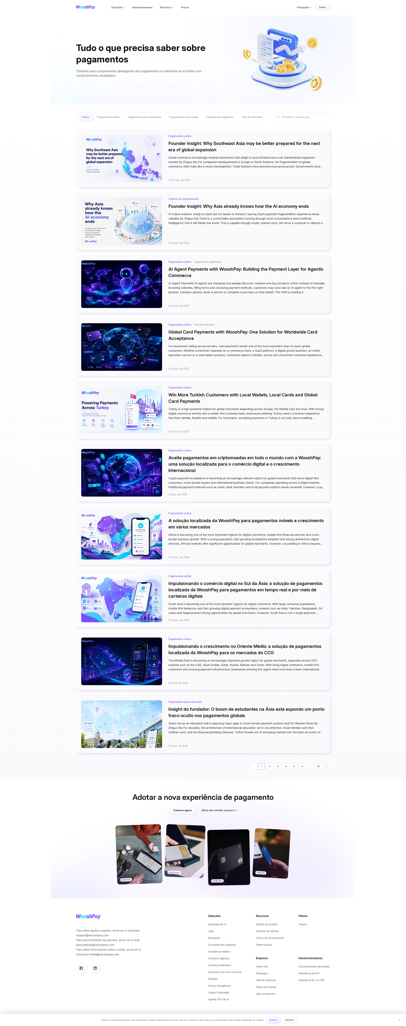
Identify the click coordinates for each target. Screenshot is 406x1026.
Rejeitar (289, 1020)
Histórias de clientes (267, 931)
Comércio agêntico (219, 958)
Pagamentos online (108, 117)
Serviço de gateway (219, 985)
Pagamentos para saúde (183, 117)
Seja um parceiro (265, 993)
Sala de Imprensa (266, 980)
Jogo (211, 931)
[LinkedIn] (95, 968)
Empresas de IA (217, 924)
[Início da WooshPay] (85, 7)
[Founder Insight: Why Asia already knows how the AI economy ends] (203, 221)
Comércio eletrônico (219, 965)
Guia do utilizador (252, 117)
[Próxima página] (327, 766)
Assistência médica (219, 951)
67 (318, 766)
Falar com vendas (266, 987)
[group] (172, 117)
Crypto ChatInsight (218, 992)
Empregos (262, 973)
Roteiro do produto (267, 924)
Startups (213, 978)
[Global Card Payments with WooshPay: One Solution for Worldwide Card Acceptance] (203, 347)
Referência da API (309, 973)
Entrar (322, 7)
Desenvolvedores (142, 7)
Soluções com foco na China (225, 972)
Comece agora (182, 810)
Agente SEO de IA (218, 999)
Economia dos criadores (222, 944)
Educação (214, 937)
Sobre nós (262, 966)
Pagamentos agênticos (220, 117)
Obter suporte (264, 944)
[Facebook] (81, 968)
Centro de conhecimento (270, 937)
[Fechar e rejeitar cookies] (399, 1020)
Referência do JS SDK (311, 980)
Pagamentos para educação (144, 117)
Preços (185, 7)
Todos (85, 117)
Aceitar (273, 1020)
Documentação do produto (314, 966)
